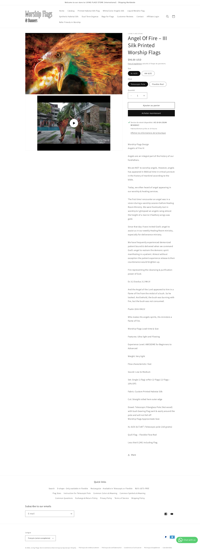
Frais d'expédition (135, 64)
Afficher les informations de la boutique (148, 133)
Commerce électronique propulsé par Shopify (60, 548)
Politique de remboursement (89, 548)
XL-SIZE (134, 73)
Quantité (131, 90)
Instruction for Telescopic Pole (77, 493)
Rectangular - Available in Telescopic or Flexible (112, 488)
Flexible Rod (158, 84)
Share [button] (133, 455)
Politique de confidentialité (111, 548)
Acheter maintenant (151, 113)
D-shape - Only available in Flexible (72, 488)
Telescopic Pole (138, 84)
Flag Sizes (57, 493)
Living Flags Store (37, 548)
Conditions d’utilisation (132, 548)
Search (52, 488)
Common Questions (64, 498)
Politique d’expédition (152, 548)
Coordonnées (167, 548)
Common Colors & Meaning (105, 493)
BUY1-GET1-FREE (142, 488)
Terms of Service (122, 498)
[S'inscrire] (71, 514)
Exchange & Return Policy (86, 498)
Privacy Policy (106, 498)
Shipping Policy (138, 498)
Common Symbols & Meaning (132, 493)
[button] (167, 16)
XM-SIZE (148, 73)
